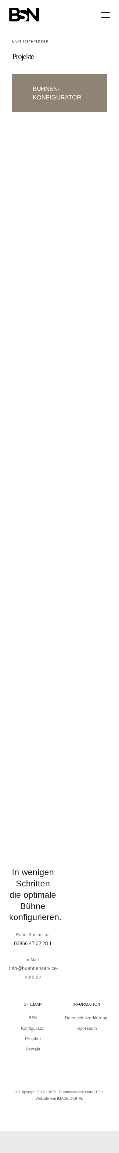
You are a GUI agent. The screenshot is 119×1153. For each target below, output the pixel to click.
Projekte (33, 1038)
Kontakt (33, 1048)
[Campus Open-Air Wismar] (57, 709)
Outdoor (62, 294)
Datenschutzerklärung (86, 1017)
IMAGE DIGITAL (70, 1098)
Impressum (86, 1028)
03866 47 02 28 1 (33, 943)
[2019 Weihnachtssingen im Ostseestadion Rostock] (65, 183)
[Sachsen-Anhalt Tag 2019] (46, 376)
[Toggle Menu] (105, 15)
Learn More (46, 311)
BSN (33, 1017)
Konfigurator (33, 1028)
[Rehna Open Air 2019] (59, 544)
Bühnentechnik (37, 294)
